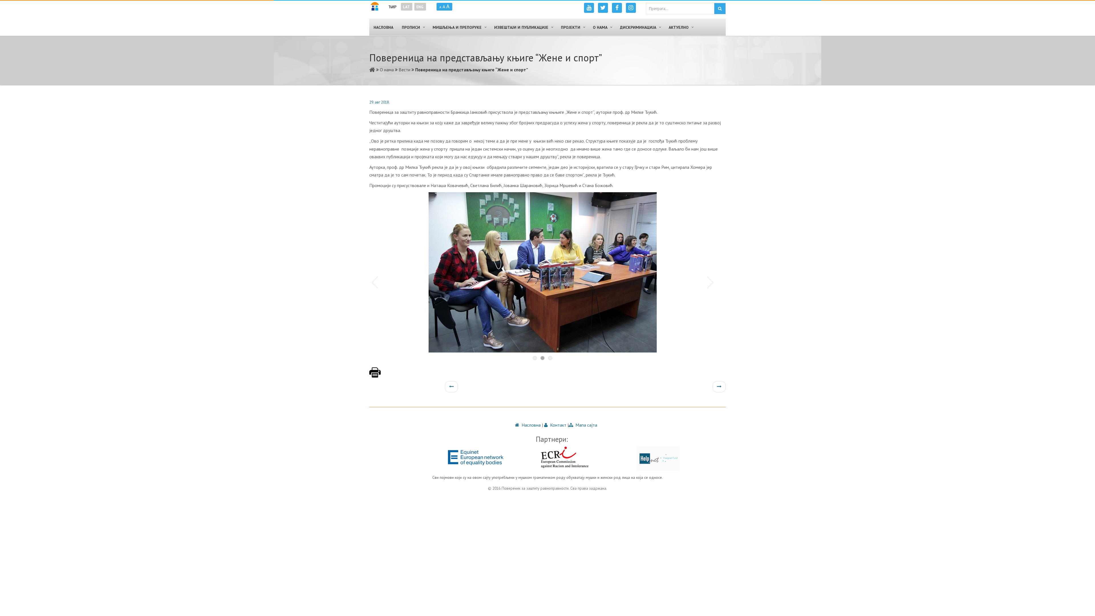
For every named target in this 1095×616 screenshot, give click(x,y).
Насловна (530, 425)
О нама (387, 69)
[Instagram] (630, 8)
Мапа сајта (585, 425)
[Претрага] (719, 8)
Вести (404, 69)
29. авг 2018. (379, 102)
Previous (373, 282)
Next (711, 282)
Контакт (557, 425)
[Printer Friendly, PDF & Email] (375, 375)
